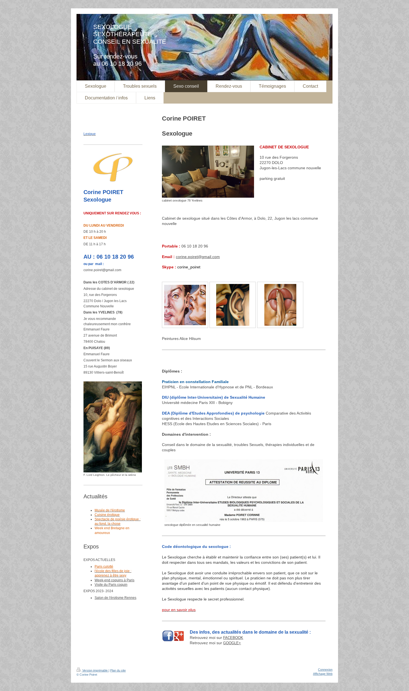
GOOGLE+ (232, 643)
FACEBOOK (233, 638)
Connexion (325, 669)
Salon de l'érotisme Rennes (115, 598)
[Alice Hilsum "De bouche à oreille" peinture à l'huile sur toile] (185, 305)
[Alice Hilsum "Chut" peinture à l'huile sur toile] (280, 305)
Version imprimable (95, 670)
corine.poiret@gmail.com (198, 256)
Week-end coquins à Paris (114, 580)
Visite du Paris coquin (111, 585)
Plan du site (118, 670)
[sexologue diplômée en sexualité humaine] (243, 490)
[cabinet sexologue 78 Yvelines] (208, 172)
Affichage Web (322, 673)
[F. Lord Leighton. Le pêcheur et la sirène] (112, 426)
